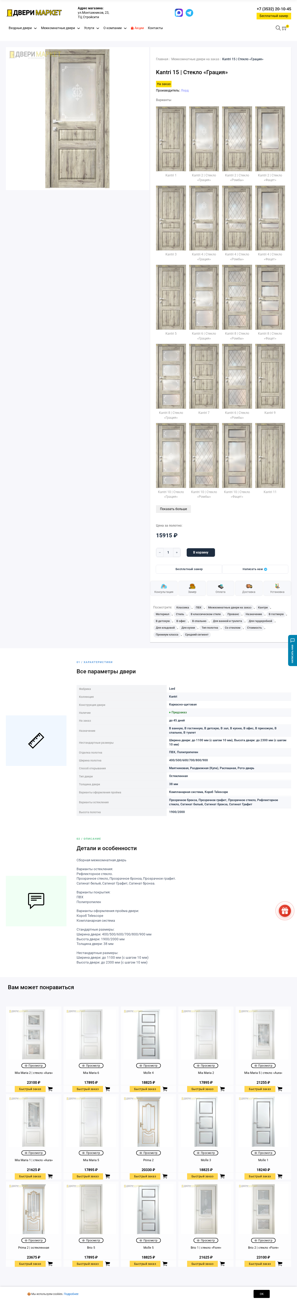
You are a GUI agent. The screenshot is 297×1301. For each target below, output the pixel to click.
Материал (162, 614)
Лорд (185, 90)
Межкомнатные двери (58, 28)
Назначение (254, 614)
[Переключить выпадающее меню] (35, 28)
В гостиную (276, 614)
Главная (162, 59)
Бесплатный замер (274, 16)
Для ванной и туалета (227, 621)
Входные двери (20, 28)
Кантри (263, 607)
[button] (284, 28)
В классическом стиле (206, 614)
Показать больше (173, 509)
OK (262, 1294)
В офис (180, 621)
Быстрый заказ (30, 1089)
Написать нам (253, 569)
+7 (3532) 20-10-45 (274, 8)
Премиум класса (167, 634)
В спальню (199, 621)
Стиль (180, 614)
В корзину (200, 552)
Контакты (155, 28)
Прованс (233, 614)
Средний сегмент (197, 634)
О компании (112, 28)
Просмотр (35, 1065)
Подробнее (71, 1294)
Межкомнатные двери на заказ (195, 59)
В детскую (163, 621)
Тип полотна (210, 627)
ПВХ (198, 607)
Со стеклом (232, 627)
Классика (182, 607)
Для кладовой (165, 627)
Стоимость (254, 627)
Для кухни (188, 627)
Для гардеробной (260, 621)
